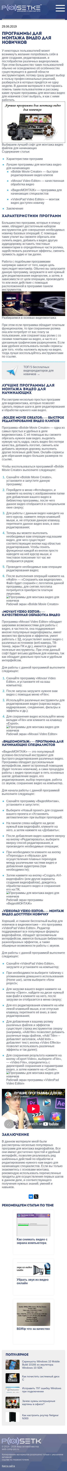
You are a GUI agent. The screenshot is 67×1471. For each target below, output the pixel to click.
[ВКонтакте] (31, 1196)
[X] (36, 1196)
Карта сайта (8, 1466)
